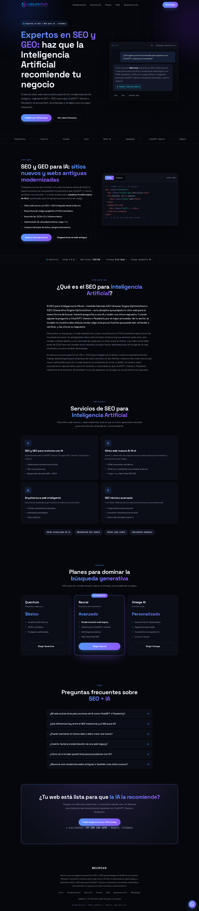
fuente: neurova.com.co (129, 87)
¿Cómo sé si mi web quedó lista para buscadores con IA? (81, 754)
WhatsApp (170, 5)
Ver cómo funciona (66, 117)
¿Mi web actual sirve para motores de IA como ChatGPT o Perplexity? (87, 713)
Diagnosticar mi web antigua (72, 237)
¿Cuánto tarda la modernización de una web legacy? (79, 744)
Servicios (88, 892)
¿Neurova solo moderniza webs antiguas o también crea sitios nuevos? (89, 764)
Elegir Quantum (46, 646)
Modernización (79, 5)
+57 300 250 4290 (96, 827)
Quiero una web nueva (36, 237)
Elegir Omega (153, 646)
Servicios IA (95, 5)
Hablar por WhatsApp (36, 117)
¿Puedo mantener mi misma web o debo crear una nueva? (81, 733)
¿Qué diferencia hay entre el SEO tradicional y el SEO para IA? (83, 723)
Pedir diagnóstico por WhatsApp (100, 822)
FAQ (117, 5)
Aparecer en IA (131, 5)
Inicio (61, 892)
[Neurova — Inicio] (34, 4)
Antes (109, 178)
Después (119, 178)
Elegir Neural (99, 646)
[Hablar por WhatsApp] (192, 904)
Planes (108, 5)
